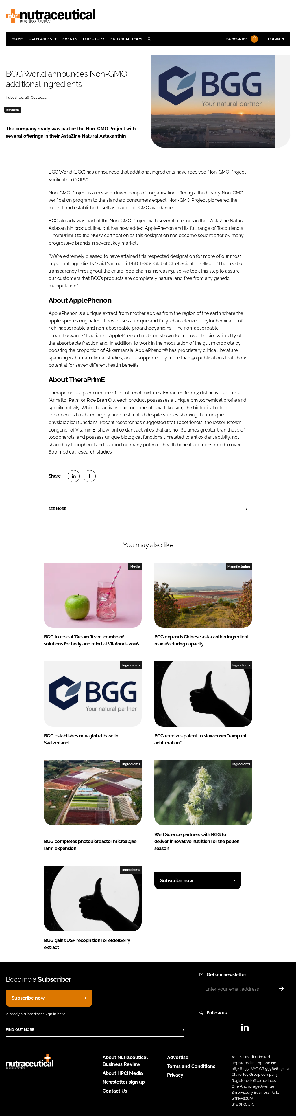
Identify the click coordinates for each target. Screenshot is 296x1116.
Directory (94, 39)
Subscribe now (176, 880)
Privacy (175, 1075)
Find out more (20, 1030)
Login (274, 39)
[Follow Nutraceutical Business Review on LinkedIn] (244, 1029)
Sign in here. (55, 1014)
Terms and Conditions (191, 1066)
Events (69, 39)
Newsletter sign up (124, 1082)
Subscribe (237, 39)
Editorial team (126, 39)
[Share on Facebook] (90, 476)
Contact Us (115, 1091)
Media (135, 566)
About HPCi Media (123, 1073)
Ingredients (12, 109)
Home (17, 39)
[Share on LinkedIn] (74, 476)
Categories (40, 39)
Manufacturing (238, 566)
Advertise (177, 1057)
